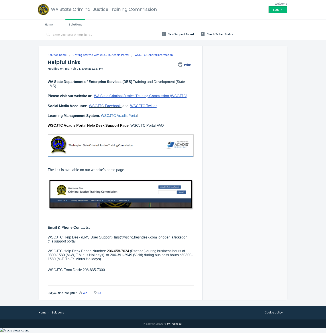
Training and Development (154, 82)
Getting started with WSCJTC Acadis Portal (101, 55)
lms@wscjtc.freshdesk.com (135, 237)
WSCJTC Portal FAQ (147, 125)
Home (49, 24)
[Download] (154, 110)
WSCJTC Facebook (105, 106)
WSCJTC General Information (154, 55)
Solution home (57, 55)
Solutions (75, 24)
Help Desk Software (154, 323)
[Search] (48, 34)
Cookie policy (274, 312)
